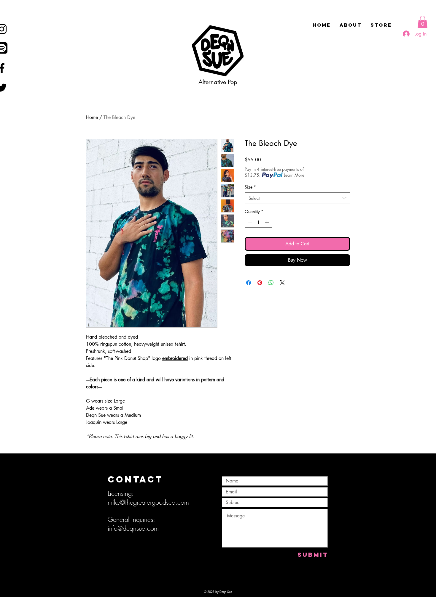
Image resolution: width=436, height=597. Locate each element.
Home (92, 117)
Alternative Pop (217, 82)
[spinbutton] (258, 222)
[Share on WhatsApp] (271, 282)
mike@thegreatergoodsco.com (148, 502)
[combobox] (297, 198)
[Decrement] (249, 222)
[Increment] (267, 222)
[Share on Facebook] (248, 282)
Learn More (294, 175)
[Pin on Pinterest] (259, 282)
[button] (422, 22)
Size (250, 187)
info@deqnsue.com (133, 528)
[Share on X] (282, 282)
